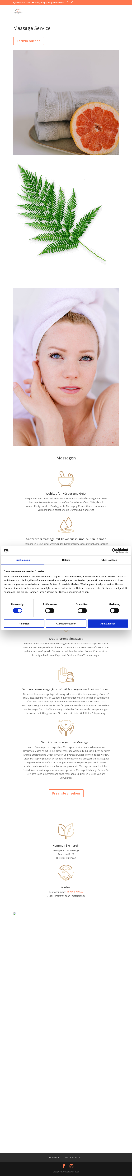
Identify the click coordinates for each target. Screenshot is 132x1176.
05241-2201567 (75, 891)
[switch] (49, 610)
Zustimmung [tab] (23, 560)
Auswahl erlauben (66, 623)
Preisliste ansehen (66, 793)
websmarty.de (72, 1171)
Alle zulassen (107, 623)
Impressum (55, 1157)
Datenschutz (72, 1157)
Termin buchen (28, 41)
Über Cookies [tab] (109, 560)
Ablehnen (24, 623)
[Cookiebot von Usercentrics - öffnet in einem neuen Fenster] (114, 550)
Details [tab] (66, 560)
